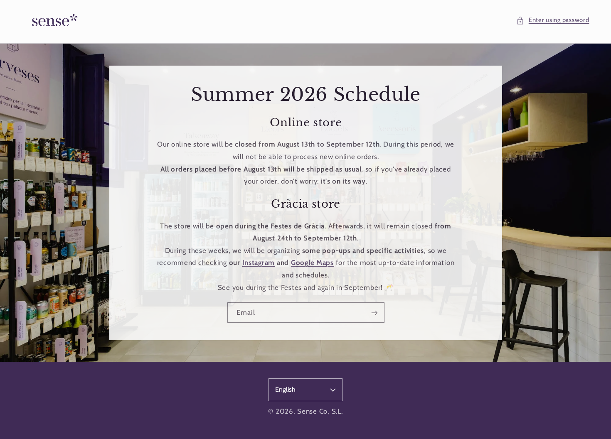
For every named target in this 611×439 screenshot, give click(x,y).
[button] (552, 20)
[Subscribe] (374, 312)
